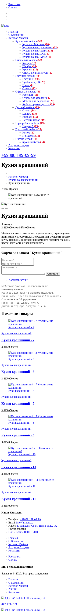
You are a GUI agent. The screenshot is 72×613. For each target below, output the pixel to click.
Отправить (53, 273)
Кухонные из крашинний (40, 47)
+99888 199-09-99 (30, 519)
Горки (27, 85)
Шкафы (29, 66)
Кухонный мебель (28, 41)
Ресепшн (30, 94)
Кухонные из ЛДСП (36, 53)
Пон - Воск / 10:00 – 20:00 (23, 531)
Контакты (14, 148)
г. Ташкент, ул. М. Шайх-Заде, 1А (37, 525)
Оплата (12, 7)
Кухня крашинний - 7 (21, 327)
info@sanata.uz (24, 522)
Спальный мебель (28, 60)
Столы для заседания (36, 97)
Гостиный (30, 78)
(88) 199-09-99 (9, 603)
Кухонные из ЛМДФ (37, 56)
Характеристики (18, 279)
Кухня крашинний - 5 (21, 422)
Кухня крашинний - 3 (21, 359)
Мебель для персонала (38, 101)
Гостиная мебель (27, 75)
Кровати (30, 69)
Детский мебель (27, 107)
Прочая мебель (26, 138)
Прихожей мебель (28, 129)
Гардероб (30, 126)
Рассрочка (14, 4)
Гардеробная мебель (30, 123)
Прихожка (31, 135)
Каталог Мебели (18, 37)
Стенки (29, 88)
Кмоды (29, 63)
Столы (28, 110)
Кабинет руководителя (38, 104)
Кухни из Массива (36, 44)
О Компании (16, 34)
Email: (12, 522)
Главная (13, 31)
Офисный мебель (28, 91)
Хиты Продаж (9, 188)
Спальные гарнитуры (37, 72)
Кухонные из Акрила (37, 50)
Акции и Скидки (18, 145)
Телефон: (14, 519)
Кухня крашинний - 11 (21, 486)
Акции (12, 588)
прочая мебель (33, 142)
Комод (28, 132)
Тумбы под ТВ (33, 82)
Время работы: (17, 528)
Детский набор (33, 119)
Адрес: (12, 525)
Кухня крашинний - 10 (21, 454)
